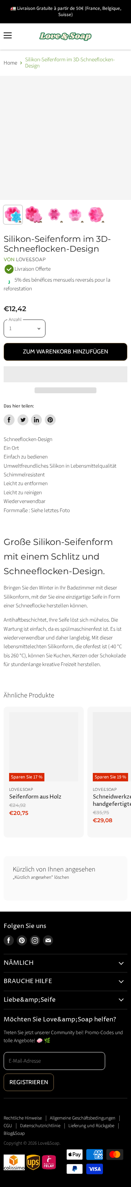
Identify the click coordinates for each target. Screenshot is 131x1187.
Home (10, 63)
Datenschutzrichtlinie (40, 1125)
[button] (65, 374)
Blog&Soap (14, 1133)
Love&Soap (31, 259)
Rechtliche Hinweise (23, 1118)
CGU (8, 1125)
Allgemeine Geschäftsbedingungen (82, 1118)
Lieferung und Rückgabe (91, 1125)
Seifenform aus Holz (35, 797)
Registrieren (28, 1082)
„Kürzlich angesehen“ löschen (41, 877)
